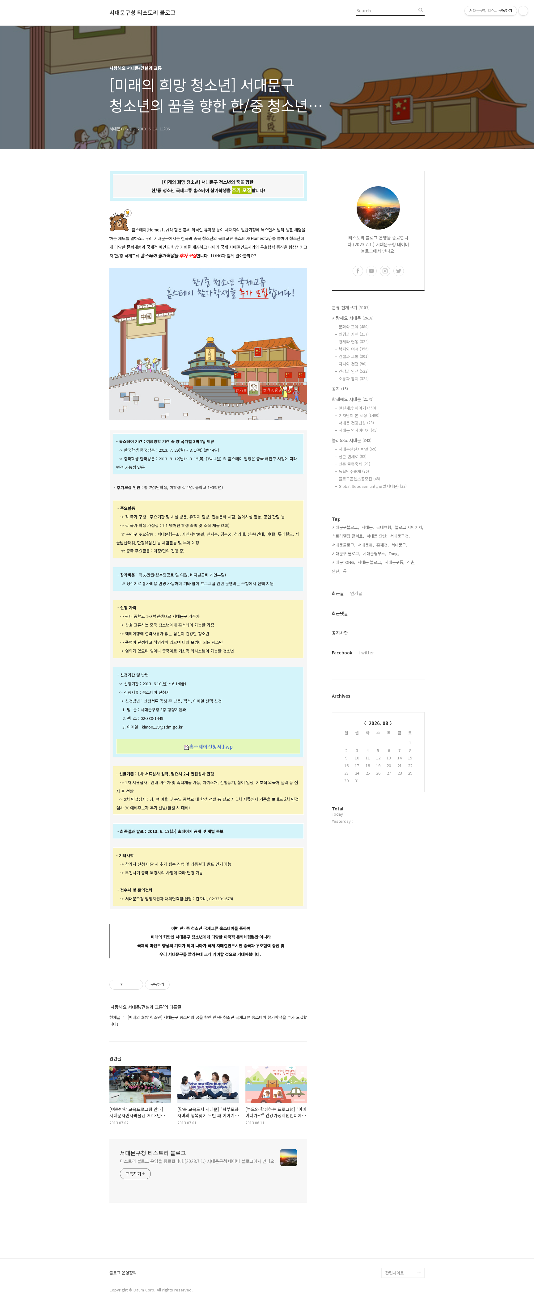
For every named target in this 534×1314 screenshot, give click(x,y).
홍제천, (382, 545)
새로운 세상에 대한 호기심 (404, 1258)
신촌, (411, 562)
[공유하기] (128, 984)
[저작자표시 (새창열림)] (172, 984)
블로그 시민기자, (409, 527)
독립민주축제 (354, 471)
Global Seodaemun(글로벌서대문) (373, 486)
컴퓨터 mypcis (398, 1203)
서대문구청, (400, 536)
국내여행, (384, 527)
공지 (340, 389)
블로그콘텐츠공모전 (359, 479)
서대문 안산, (377, 536)
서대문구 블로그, (346, 553)
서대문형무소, (374, 553)
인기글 (356, 593)
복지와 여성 (354, 349)
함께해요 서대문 (353, 399)
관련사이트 (394, 1273)
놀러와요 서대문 (351, 440)
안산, (336, 571)
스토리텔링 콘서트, (348, 536)
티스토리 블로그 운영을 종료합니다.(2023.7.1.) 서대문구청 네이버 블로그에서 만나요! (198, 1161)
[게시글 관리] (136, 984)
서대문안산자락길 (357, 449)
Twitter (366, 652)
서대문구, (399, 545)
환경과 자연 (354, 334)
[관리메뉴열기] (523, 10)
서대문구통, (395, 562)
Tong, (394, 553)
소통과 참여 (354, 379)
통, (345, 571)
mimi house (396, 1243)
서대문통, (366, 545)
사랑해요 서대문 (353, 318)
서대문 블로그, (370, 562)
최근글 (338, 593)
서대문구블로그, (345, 527)
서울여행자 (395, 1213)
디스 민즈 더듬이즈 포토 (404, 1228)
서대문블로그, (343, 545)
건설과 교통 (354, 356)
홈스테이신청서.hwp (211, 746)
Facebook (342, 652)
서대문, (368, 527)
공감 (389, 1194)
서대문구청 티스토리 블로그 (142, 12)
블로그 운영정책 (123, 1273)
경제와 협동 (354, 341)
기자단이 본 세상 (359, 415)
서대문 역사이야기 (358, 430)
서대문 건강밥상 (356, 423)
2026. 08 (378, 723)
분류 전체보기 (351, 307)
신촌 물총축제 (354, 464)
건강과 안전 (354, 371)
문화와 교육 (354, 327)
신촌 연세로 (353, 456)
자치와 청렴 (353, 364)
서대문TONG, (343, 562)
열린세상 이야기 (357, 408)
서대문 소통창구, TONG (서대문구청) (402, 1179)
